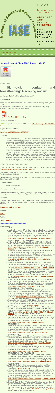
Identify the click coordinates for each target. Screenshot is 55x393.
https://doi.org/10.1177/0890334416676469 (22, 361)
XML (24, 117)
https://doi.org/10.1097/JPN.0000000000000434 (24, 378)
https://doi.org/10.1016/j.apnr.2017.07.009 (27, 247)
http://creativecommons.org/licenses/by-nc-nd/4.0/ (18, 169)
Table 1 (3, 220)
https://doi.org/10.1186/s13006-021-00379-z (23, 238)
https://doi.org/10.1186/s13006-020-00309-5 (26, 389)
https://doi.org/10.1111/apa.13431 (19, 322)
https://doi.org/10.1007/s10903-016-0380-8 (31, 296)
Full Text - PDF (13, 117)
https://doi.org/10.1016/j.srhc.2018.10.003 (22, 259)
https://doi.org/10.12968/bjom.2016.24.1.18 (25, 267)
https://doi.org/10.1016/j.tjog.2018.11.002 (25, 276)
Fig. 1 (2, 214)
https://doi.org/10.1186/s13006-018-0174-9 (22, 343)
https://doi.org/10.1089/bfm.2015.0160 (21, 332)
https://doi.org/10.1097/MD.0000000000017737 (30, 312)
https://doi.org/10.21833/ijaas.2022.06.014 (14, 132)
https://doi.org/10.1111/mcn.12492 (19, 286)
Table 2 (8, 220)
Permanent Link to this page (10, 207)
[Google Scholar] (45, 238)
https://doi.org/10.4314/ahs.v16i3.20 (20, 351)
